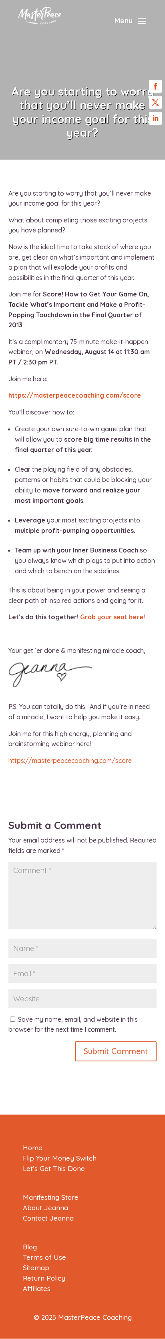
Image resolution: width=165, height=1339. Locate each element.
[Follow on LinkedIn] (155, 118)
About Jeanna (45, 1207)
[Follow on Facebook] (155, 86)
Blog (30, 1247)
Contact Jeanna (48, 1218)
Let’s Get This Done (54, 1168)
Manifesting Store (50, 1197)
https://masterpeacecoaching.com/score (74, 395)
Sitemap (36, 1267)
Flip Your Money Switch (60, 1158)
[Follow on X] (155, 102)
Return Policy (44, 1278)
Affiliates (36, 1288)
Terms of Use (44, 1257)
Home (32, 1147)
